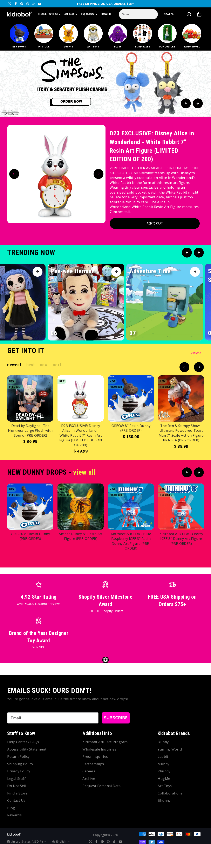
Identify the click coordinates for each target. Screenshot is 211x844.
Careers (88, 771)
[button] (169, 14)
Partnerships (93, 763)
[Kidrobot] (19, 14)
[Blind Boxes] (142, 36)
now (44, 364)
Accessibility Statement (26, 749)
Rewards (106, 14)
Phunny (164, 771)
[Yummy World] (192, 36)
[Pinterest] (21, 3)
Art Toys (69, 14)
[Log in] (189, 14)
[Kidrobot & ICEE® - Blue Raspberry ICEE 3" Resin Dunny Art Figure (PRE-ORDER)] (131, 506)
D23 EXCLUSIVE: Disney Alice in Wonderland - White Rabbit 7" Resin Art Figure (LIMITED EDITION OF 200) (152, 146)
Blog (11, 807)
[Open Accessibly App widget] (105, 660)
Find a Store (17, 793)
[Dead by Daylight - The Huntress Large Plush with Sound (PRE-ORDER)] (30, 398)
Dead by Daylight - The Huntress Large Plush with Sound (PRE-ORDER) (30, 430)
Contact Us (16, 800)
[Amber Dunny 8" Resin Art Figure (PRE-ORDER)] (80, 506)
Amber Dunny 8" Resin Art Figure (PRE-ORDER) (81, 536)
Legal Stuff (16, 778)
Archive (88, 778)
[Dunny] (68, 36)
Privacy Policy (18, 771)
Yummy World (170, 749)
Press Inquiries (95, 756)
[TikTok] (33, 3)
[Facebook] (15, 3)
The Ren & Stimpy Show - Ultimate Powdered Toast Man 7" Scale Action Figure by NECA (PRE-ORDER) (181, 433)
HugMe (164, 778)
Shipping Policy (20, 763)
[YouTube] (39, 3)
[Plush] (118, 36)
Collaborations (170, 793)
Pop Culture (88, 14)
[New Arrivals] (19, 36)
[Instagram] (27, 3)
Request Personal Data (101, 785)
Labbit (163, 756)
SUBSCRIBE (116, 718)
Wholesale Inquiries (99, 749)
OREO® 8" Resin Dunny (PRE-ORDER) (130, 428)
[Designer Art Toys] (93, 36)
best (30, 364)
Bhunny (164, 800)
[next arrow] (198, 103)
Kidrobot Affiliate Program (105, 741)
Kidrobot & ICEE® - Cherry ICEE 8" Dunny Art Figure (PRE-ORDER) (181, 538)
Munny (163, 763)
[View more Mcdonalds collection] (105, 84)
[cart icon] (199, 14)
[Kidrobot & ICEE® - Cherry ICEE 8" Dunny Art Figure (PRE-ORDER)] (181, 506)
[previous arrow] (186, 103)
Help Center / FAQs (23, 741)
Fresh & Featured (48, 14)
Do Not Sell (16, 785)
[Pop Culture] (167, 36)
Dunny (163, 741)
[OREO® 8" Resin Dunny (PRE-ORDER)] (131, 398)
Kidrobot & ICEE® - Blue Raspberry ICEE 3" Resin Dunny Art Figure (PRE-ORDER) (131, 541)
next (57, 364)
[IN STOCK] (44, 36)
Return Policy (18, 756)
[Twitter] (9, 3)
